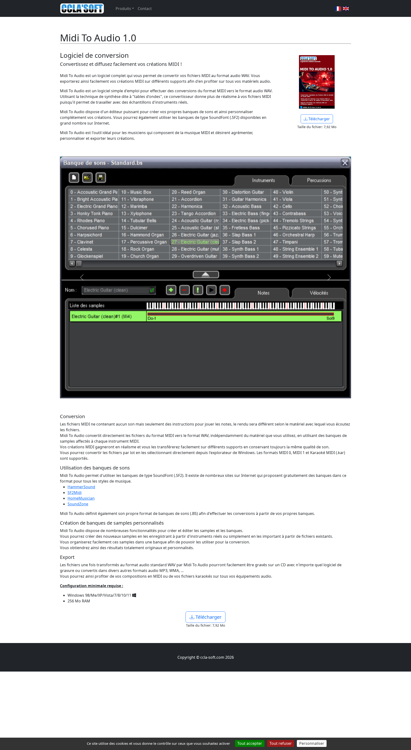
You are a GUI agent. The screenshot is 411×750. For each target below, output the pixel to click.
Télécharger (319, 118)
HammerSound (81, 486)
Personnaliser (311, 743)
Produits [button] (123, 8)
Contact (145, 8)
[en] (346, 8)
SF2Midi (75, 492)
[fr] (338, 8)
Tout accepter (249, 743)
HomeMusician (81, 498)
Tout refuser (280, 743)
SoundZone (78, 504)
